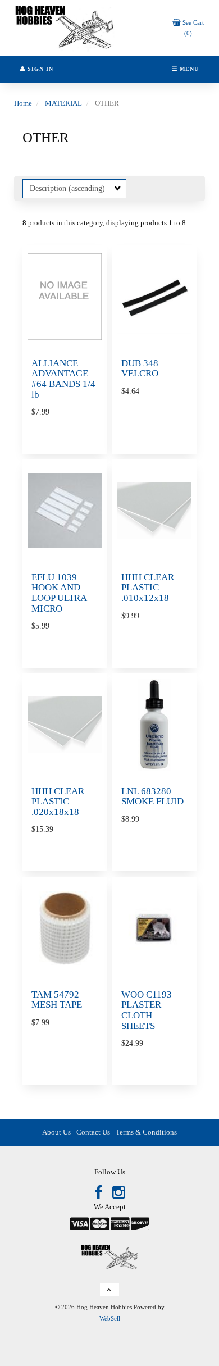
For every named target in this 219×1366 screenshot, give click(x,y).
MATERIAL (63, 103)
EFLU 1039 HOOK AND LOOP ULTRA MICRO (58, 593)
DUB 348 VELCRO (139, 368)
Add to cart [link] (74, 1092)
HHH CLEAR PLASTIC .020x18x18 (57, 801)
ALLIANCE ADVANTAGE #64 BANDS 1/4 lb (63, 379)
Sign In (39, 69)
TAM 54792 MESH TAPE (56, 999)
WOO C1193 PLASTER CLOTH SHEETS (146, 1010)
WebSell (109, 1318)
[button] (109, 1290)
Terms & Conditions (146, 1132)
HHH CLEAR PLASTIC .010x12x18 (147, 587)
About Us (56, 1132)
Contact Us (93, 1132)
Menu (188, 69)
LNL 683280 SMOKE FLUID (152, 796)
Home (23, 103)
